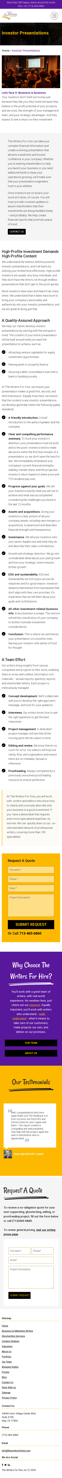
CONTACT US (17, 231)
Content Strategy (10, 1341)
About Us (6, 1351)
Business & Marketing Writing (17, 1331)
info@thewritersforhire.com (16, 1450)
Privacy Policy (9, 1397)
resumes (34, 1005)
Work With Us (9, 1387)
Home (5, 50)
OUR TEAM (31, 1042)
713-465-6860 (30, 933)
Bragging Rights (10, 1367)
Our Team (7, 1361)
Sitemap (6, 1392)
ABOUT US (31, 1053)
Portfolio (6, 1356)
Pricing (5, 1372)
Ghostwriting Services (13, 1336)
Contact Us (7, 1382)
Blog (4, 1377)
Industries (7, 1346)
